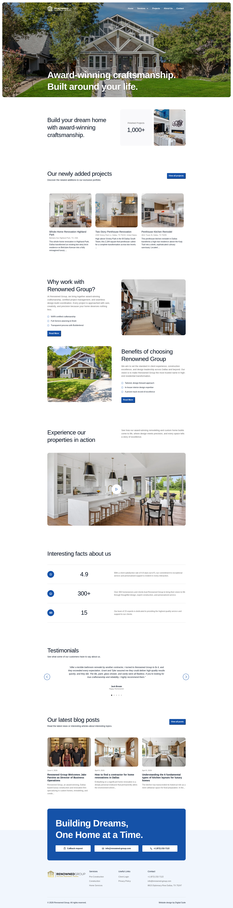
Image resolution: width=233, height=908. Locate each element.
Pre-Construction (96, 877)
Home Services (95, 885)
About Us (168, 8)
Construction (94, 881)
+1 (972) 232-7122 (156, 877)
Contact (180, 8)
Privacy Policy (124, 881)
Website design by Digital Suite (172, 903)
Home (130, 8)
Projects (156, 8)
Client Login (123, 877)
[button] (47, 677)
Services (141, 8)
